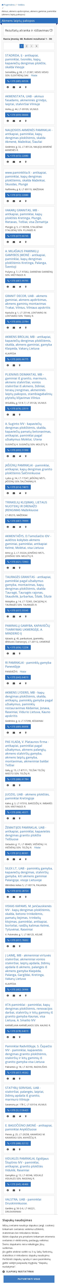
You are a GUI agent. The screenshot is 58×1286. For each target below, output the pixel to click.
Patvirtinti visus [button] (29, 1278)
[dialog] (29, 1250)
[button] (29, 1272)
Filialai (34, 75)
